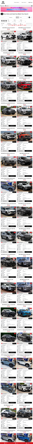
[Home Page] (3, 2)
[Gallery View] (29, 17)
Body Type (2, 23)
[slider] (12, 25)
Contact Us (12, 50)
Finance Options (16, 2)
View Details (5, 50)
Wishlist (15, 41)
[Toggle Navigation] (31, 6)
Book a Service (24, 2)
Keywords (10, 17)
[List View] (31, 17)
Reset (17, 17)
